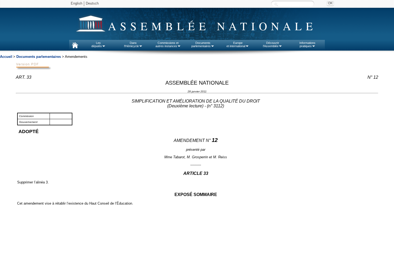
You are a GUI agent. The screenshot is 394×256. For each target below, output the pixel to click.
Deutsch (92, 3)
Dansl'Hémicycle (131, 44)
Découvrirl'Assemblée (271, 44)
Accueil (6, 57)
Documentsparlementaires (201, 44)
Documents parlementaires (38, 57)
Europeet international (235, 44)
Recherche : (276, 4)
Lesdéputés (96, 44)
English (76, 3)
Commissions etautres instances (167, 44)
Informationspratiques (307, 44)
